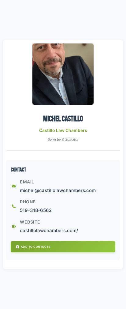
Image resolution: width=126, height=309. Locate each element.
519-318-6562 (36, 210)
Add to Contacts (36, 246)
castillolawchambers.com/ (49, 230)
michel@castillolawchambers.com (58, 190)
